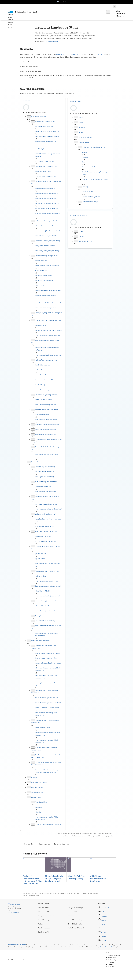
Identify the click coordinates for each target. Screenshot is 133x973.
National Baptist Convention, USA (45, 658)
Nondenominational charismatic (45, 198)
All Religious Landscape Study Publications (98, 878)
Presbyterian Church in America (45, 246)
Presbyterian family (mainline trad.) (46, 531)
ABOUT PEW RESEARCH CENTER (17, 945)
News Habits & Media (75, 924)
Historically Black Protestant (40, 641)
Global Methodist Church (43, 171)
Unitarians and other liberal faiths (94, 147)
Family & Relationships (75, 908)
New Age (85, 187)
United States (98, 54)
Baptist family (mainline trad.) (45, 467)
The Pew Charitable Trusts (107, 947)
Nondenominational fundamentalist (46, 193)
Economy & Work (73, 912)
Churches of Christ (41, 325)
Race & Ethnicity (43, 920)
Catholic (34, 777)
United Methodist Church (43, 487)
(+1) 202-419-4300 (13, 912)
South (73, 54)
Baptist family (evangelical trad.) (45, 121)
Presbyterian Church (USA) (43, 536)
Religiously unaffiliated (78, 216)
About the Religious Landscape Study (76, 877)
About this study (52, 41)
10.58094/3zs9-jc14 (32, 896)
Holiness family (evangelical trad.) (46, 360)
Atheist (81, 231)
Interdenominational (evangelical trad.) (47, 203)
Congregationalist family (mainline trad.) (48, 586)
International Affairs (44, 912)
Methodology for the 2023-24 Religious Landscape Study (54, 878)
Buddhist (82, 127)
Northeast (66, 54)
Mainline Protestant (37, 462)
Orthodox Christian (37, 787)
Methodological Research (76, 928)
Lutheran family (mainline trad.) (45, 514)
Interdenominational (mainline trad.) (46, 504)
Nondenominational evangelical (45, 189)
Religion (41, 924)
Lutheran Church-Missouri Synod (45, 226)
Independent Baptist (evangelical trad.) (47, 131)
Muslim (81, 122)
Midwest (59, 54)
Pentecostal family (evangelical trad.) (47, 256)
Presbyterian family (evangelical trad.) (47, 241)
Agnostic (81, 236)
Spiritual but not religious (90, 167)
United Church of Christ (42, 591)
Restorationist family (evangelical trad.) (48, 320)
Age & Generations (44, 928)
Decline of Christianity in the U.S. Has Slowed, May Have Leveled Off (32, 880)
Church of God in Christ (42, 728)
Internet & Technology (75, 920)
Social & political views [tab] (61, 844)
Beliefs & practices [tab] (43, 844)
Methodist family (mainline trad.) (46, 482)
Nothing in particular (85, 241)
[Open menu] (108, 11)
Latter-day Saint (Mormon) (39, 782)
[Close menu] (114, 6)
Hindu (81, 132)
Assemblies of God (41, 261)
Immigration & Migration (46, 916)
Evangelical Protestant (38, 117)
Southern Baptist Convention (44, 126)
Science (70, 916)
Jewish (81, 117)
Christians (26, 101)
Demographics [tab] (28, 844)
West (79, 54)
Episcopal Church (40, 554)
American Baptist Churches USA (45, 472)
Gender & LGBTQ (43, 932)
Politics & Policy (43, 908)
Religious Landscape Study (26, 12)
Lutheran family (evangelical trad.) (46, 221)
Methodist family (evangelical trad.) (46, 166)
